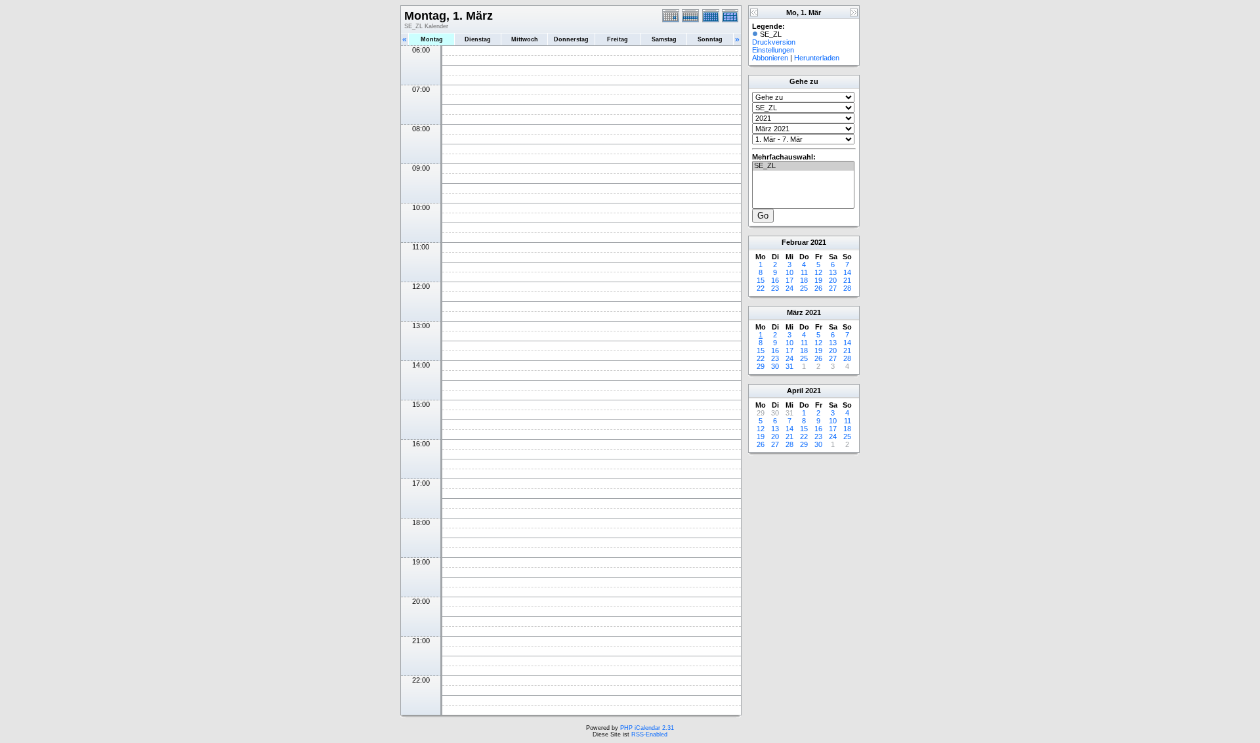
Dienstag (478, 39)
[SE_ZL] (803, 166)
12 (818, 272)
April (795, 390)
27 (833, 288)
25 (804, 288)
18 (804, 280)
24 (789, 288)
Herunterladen (816, 58)
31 (789, 366)
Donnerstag (571, 39)
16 (775, 280)
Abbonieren (770, 58)
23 (775, 288)
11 (804, 272)
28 (847, 288)
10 (789, 272)
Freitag (617, 39)
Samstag (664, 39)
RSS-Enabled (649, 734)
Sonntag (710, 39)
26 (818, 288)
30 (775, 366)
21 (847, 280)
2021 (818, 242)
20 (833, 280)
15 (761, 280)
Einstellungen (773, 50)
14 (847, 272)
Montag (432, 39)
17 (789, 280)
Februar (795, 242)
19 (818, 280)
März (795, 312)
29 (761, 366)
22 (761, 288)
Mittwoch (524, 39)
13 (833, 272)
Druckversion (773, 42)
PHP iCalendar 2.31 (647, 728)
